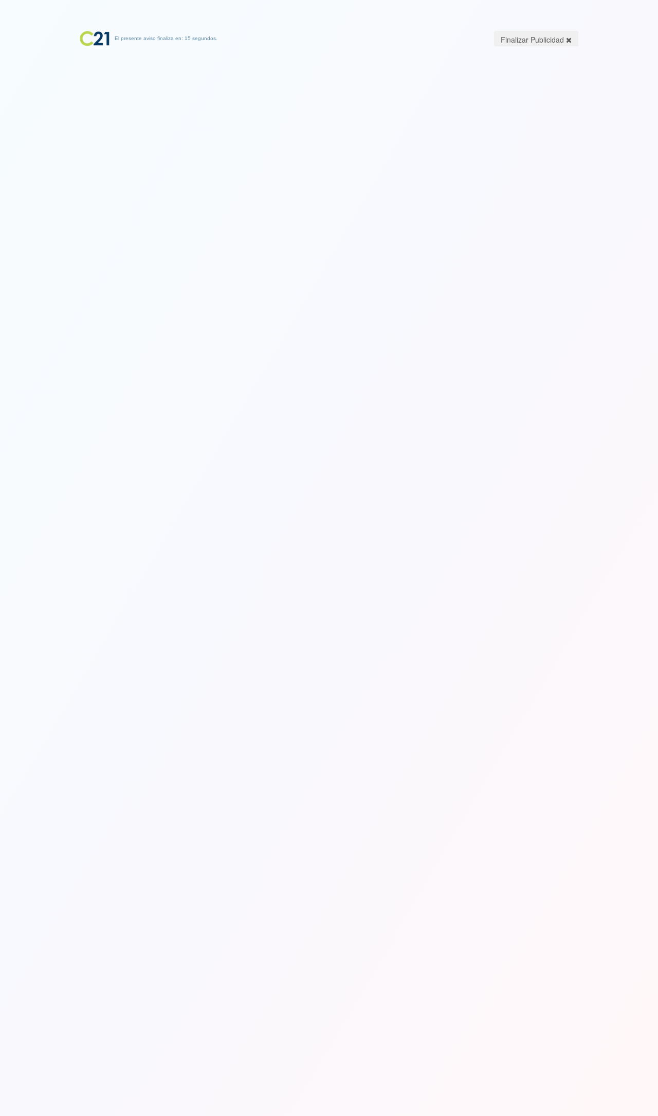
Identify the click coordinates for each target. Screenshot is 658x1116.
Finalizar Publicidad (533, 39)
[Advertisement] (329, 110)
